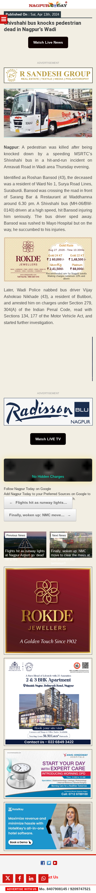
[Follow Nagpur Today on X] (49, 863)
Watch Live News (48, 42)
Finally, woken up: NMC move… (40, 515)
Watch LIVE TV (48, 439)
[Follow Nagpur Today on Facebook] (43, 863)
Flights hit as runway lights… (38, 502)
